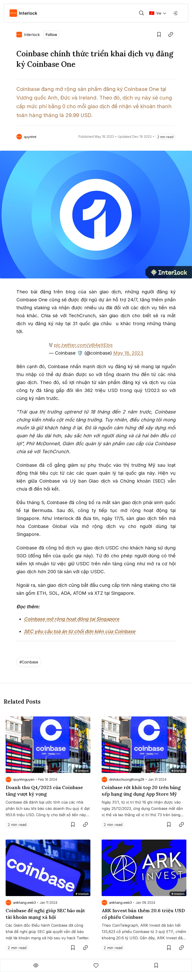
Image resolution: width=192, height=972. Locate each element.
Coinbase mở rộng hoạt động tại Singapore (71, 619)
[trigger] (141, 13)
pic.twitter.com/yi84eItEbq (83, 345)
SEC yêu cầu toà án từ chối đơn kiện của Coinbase (79, 631)
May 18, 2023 (128, 353)
